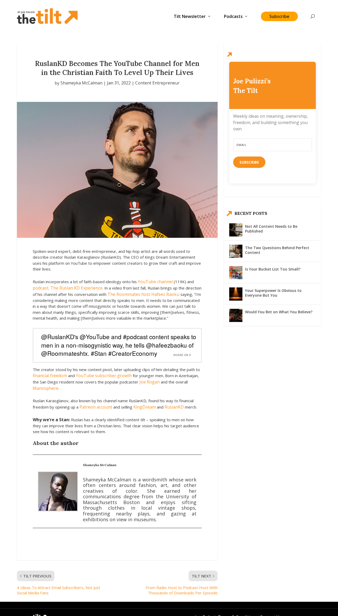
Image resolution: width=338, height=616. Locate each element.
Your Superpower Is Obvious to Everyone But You (273, 293)
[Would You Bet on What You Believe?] (235, 315)
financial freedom (50, 375)
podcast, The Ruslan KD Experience (67, 288)
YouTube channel (155, 282)
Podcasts (233, 16)
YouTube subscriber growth (104, 375)
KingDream (145, 407)
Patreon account (95, 407)
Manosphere (45, 388)
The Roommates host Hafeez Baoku (143, 294)
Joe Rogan (149, 382)
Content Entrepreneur (157, 83)
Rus (168, 407)
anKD (178, 407)
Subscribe (279, 16)
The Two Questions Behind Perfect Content (277, 250)
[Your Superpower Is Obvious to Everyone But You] (235, 294)
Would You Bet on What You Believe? (278, 311)
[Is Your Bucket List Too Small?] (235, 272)
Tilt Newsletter (190, 16)
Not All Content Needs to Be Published (271, 229)
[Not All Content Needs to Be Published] (235, 229)
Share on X (182, 355)
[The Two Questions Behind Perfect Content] (235, 251)
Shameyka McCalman (81, 83)
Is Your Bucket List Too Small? (273, 269)
